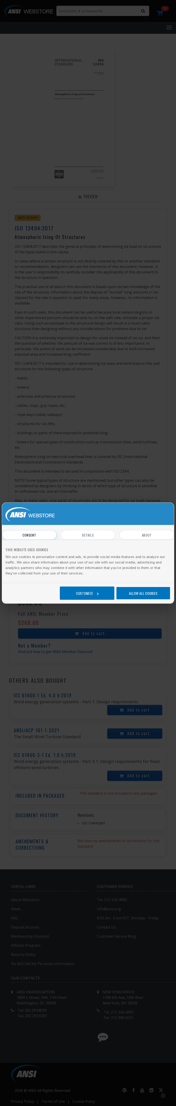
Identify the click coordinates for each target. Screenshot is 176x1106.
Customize (84, 592)
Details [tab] (88, 534)
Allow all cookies (143, 592)
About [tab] (147, 534)
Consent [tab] (29, 534)
